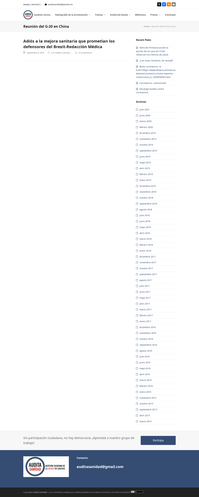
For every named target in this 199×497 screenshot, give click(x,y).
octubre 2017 (146, 268)
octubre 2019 (146, 144)
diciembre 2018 (147, 186)
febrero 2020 (146, 127)
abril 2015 (144, 415)
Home (146, 26)
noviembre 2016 (147, 332)
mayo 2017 (145, 297)
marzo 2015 (145, 421)
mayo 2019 (145, 162)
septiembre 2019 (148, 150)
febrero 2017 (146, 315)
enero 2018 (145, 250)
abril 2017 (144, 303)
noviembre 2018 (147, 191)
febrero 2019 (146, 174)
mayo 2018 (145, 227)
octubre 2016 (146, 338)
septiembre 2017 (148, 274)
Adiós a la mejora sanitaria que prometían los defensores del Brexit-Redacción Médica (69, 43)
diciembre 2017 (147, 256)
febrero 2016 (146, 385)
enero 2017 (145, 321)
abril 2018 (144, 233)
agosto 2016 (145, 350)
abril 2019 (144, 168)
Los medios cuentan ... (61, 52)
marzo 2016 (145, 380)
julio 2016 (144, 356)
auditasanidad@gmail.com (60, 4)
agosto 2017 (145, 280)
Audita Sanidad (40, 492)
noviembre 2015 (147, 397)
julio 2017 (144, 285)
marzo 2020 (145, 121)
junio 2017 (144, 291)
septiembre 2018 (148, 203)
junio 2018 (144, 221)
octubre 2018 (146, 197)
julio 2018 (144, 215)
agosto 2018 (145, 209)
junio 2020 (144, 115)
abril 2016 (144, 374)
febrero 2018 (146, 244)
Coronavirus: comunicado (152, 83)
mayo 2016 (145, 368)
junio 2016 (144, 362)
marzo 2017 (145, 309)
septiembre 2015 (148, 409)
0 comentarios (85, 52)
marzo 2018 (145, 238)
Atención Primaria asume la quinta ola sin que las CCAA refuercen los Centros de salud (152, 51)
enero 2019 (145, 180)
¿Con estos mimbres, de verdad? (156, 60)
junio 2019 (144, 156)
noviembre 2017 (147, 262)
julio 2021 (144, 109)
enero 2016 (145, 391)
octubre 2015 (146, 403)
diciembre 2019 (147, 133)
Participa (158, 440)
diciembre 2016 (147, 327)
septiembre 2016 (148, 344)
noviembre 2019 (147, 138)
